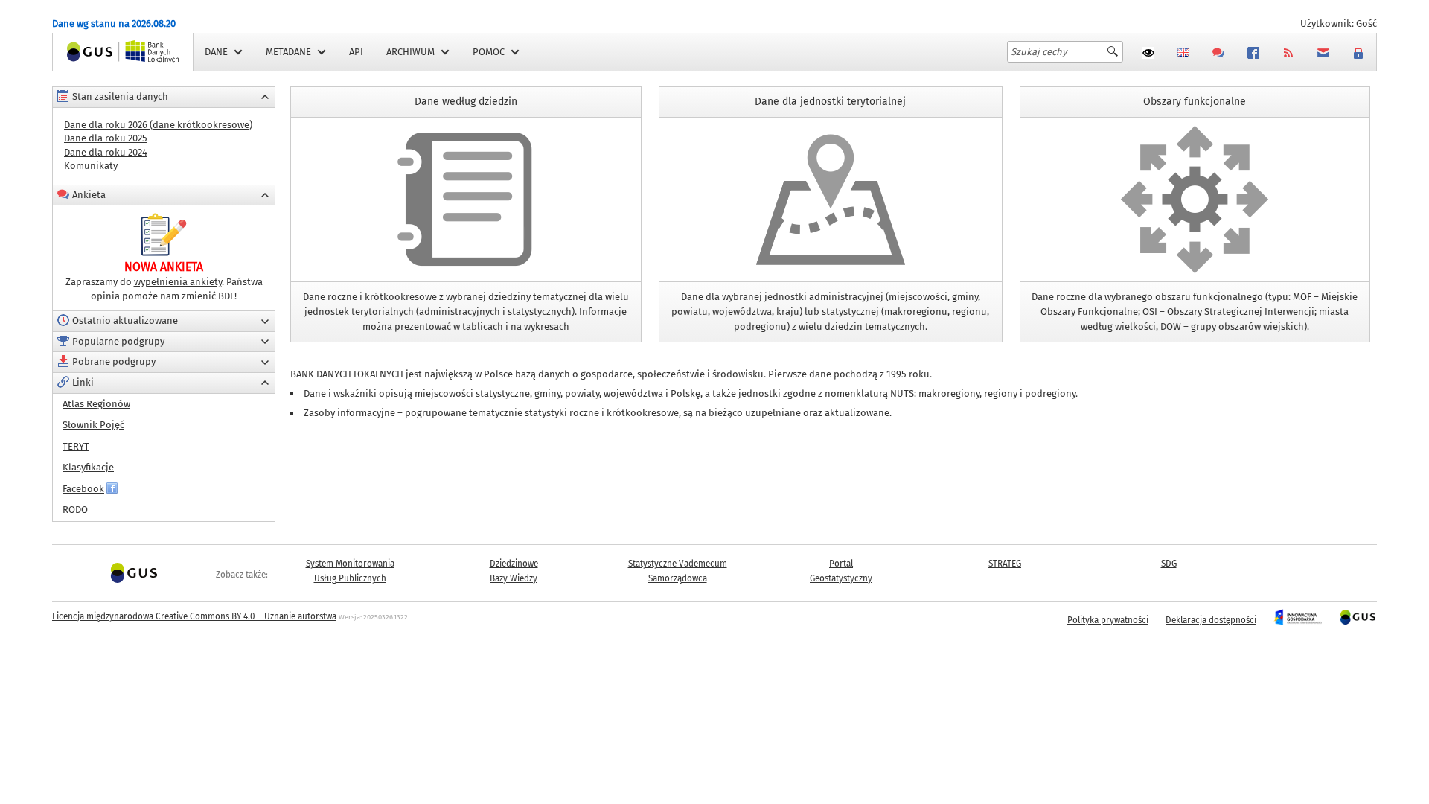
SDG (1169, 563)
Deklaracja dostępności (1211, 620)
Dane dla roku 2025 (105, 138)
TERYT (76, 446)
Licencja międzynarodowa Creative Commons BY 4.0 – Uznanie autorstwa (194, 616)
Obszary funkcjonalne (1195, 132)
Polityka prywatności (1107, 620)
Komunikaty (91, 165)
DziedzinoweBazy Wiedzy (514, 571)
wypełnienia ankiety (178, 281)
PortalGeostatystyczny (841, 571)
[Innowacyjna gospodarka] (1297, 620)
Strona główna (85, 51)
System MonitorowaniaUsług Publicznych (350, 571)
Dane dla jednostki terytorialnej (830, 132)
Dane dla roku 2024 (105, 152)
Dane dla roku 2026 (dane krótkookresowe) (158, 124)
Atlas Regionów (96, 403)
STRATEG (1004, 563)
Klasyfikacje (88, 467)
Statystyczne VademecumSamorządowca (677, 571)
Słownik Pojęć (93, 424)
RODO (75, 509)
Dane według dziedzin (466, 132)
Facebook (83, 488)
